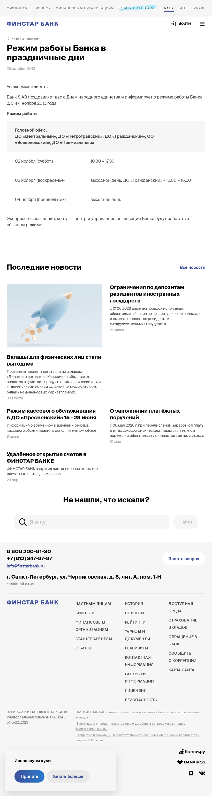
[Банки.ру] (192, 751)
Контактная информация (139, 661)
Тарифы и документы (137, 635)
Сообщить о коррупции (182, 657)
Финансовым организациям (85, 8)
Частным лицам (17, 8)
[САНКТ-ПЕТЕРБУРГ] (192, 8)
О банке (169, 8)
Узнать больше (68, 776)
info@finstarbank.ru (25, 566)
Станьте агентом (136, 8)
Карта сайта (182, 670)
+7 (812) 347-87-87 (29, 558)
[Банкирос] (191, 762)
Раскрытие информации (139, 678)
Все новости (192, 267)
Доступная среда (181, 607)
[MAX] (191, 773)
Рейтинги (135, 622)
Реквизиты (136, 648)
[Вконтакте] (202, 773)
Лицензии (135, 690)
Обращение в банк (183, 640)
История (134, 603)
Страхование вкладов (183, 624)
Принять (29, 776)
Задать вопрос (184, 559)
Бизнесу (42, 8)
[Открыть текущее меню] (202, 24)
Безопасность (141, 700)
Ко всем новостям (25, 39)
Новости (134, 613)
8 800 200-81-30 (29, 551)
